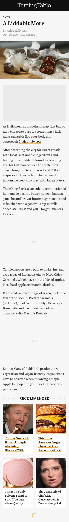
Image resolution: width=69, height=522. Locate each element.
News (7, 17)
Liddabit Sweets (30, 141)
